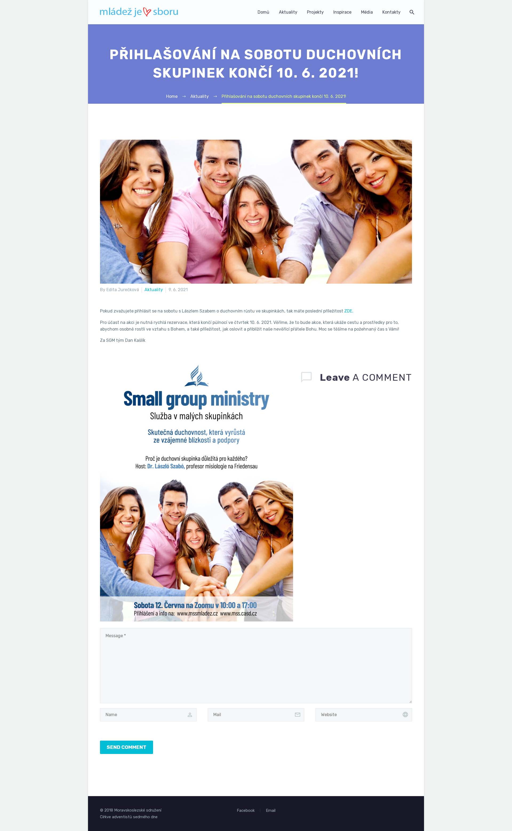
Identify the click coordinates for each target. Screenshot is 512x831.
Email (270, 811)
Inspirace (342, 12)
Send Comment (126, 747)
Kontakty (391, 12)
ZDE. (348, 311)
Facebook (246, 811)
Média (367, 12)
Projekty (315, 12)
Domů (263, 12)
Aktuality (288, 12)
